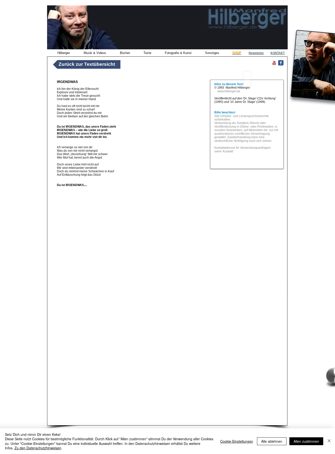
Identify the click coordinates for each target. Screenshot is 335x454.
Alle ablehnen (271, 441)
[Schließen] (329, 441)
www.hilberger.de (228, 91)
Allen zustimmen (306, 441)
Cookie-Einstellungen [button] (236, 441)
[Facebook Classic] (280, 63)
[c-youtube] (274, 63)
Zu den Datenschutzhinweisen (37, 447)
